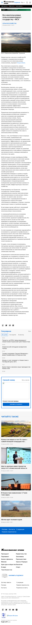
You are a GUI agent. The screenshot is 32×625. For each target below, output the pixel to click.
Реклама (4, 529)
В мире (3, 567)
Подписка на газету (22, 587)
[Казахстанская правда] (9, 2)
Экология (19, 564)
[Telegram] (9, 325)
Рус (22, 2)
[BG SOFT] (9, 621)
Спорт (18, 567)
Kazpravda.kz (21, 63)
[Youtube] (13, 609)
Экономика (20, 556)
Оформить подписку (16, 404)
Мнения (3, 562)
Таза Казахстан (6, 570)
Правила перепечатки (9, 532)
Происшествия (21, 559)
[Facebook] (2, 325)
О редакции (20, 529)
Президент (5, 554)
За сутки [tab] (4, 334)
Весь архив (25, 380)
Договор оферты (6, 582)
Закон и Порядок (21, 562)
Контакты (12, 529)
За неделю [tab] (12, 334)
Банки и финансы (7, 559)
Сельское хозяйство (9, 23)
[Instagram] (16, 609)
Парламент (5, 556)
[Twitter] (6, 325)
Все (29, 331)
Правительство (21, 554)
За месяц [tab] (21, 334)
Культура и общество (8, 564)
